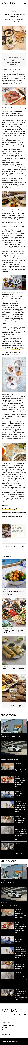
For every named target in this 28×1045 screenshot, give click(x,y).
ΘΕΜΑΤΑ (14, 11)
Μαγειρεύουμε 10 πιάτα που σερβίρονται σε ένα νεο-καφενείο (13, 669)
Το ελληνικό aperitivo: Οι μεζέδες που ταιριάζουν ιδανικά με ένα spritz (13, 631)
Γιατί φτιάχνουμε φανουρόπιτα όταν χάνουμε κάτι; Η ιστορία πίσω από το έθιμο (18, 529)
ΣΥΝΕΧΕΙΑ (20, 535)
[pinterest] (14, 22)
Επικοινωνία (5, 1027)
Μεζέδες (5, 541)
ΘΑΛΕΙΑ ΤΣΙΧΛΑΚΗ (9, 19)
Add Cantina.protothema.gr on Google (13, 62)
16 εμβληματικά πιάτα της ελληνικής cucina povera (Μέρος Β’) (20, 820)
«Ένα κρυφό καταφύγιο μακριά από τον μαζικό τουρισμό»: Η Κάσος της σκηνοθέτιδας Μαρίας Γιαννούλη (20, 807)
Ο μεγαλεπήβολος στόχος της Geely (10, 759)
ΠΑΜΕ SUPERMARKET (8, 628)
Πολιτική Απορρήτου (8, 1025)
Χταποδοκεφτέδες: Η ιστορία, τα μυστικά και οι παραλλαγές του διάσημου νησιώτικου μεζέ (13, 592)
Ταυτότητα (5, 1030)
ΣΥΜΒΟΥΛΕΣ (5, 589)
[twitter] (18, 22)
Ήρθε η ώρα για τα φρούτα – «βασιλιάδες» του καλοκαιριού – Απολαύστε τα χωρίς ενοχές (20, 782)
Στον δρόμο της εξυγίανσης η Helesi (10, 737)
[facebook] (10, 22)
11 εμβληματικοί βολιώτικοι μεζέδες (12, 706)
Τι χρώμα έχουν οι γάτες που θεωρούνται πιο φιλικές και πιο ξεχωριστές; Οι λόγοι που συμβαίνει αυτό (21, 849)
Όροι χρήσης (6, 1023)
